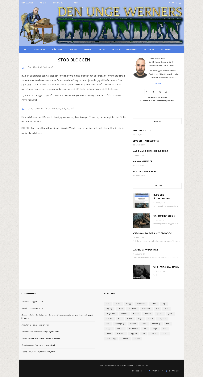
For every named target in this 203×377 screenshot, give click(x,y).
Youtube (125, 338)
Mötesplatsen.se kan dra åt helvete (45, 338)
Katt (119, 318)
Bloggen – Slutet (142, 130)
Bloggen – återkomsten (146, 141)
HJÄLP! (74, 2)
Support (133, 333)
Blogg (128, 303)
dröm (120, 308)
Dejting (109, 308)
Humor (136, 313)
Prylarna (149, 49)
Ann (23, 331)
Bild (108, 303)
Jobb (170, 313)
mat (107, 323)
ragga (108, 328)
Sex (145, 328)
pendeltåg (156, 323)
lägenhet (162, 318)
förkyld (124, 313)
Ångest (137, 338)
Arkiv (43, 2)
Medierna (131, 49)
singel (155, 328)
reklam (120, 328)
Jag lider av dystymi (145, 249)
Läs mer (157, 83)
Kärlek (129, 318)
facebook (146, 308)
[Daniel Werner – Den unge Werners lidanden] (101, 26)
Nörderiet (58, 2)
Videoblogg (111, 338)
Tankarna (40, 49)
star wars (120, 333)
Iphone (160, 313)
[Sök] (178, 49)
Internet (148, 313)
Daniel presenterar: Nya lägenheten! (43, 331)
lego (140, 318)
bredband (141, 303)
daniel (153, 303)
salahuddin (133, 328)
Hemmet (88, 49)
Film (166, 308)
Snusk (108, 333)
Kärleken (57, 49)
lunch (150, 318)
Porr (168, 323)
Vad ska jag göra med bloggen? (150, 151)
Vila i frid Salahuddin (144, 171)
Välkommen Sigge (142, 161)
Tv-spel (153, 333)
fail (157, 308)
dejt (163, 303)
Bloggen (166, 49)
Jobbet (73, 49)
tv (144, 333)
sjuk (164, 328)
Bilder (118, 303)
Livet (25, 49)
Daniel (24, 301)
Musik (144, 323)
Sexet (102, 49)
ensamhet (132, 308)
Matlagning (119, 323)
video (165, 333)
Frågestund (110, 313)
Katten (116, 49)
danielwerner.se (112, 365)
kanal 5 (109, 318)
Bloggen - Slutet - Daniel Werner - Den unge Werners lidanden (46, 315)
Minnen (133, 323)
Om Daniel (27, 2)
